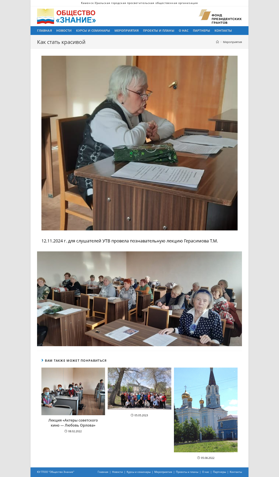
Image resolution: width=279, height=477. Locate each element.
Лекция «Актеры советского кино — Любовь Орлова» (73, 422)
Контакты (236, 472)
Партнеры (219, 472)
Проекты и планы (187, 472)
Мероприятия (163, 472)
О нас (205, 472)
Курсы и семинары (139, 472)
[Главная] (217, 42)
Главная (103, 472)
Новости (117, 472)
